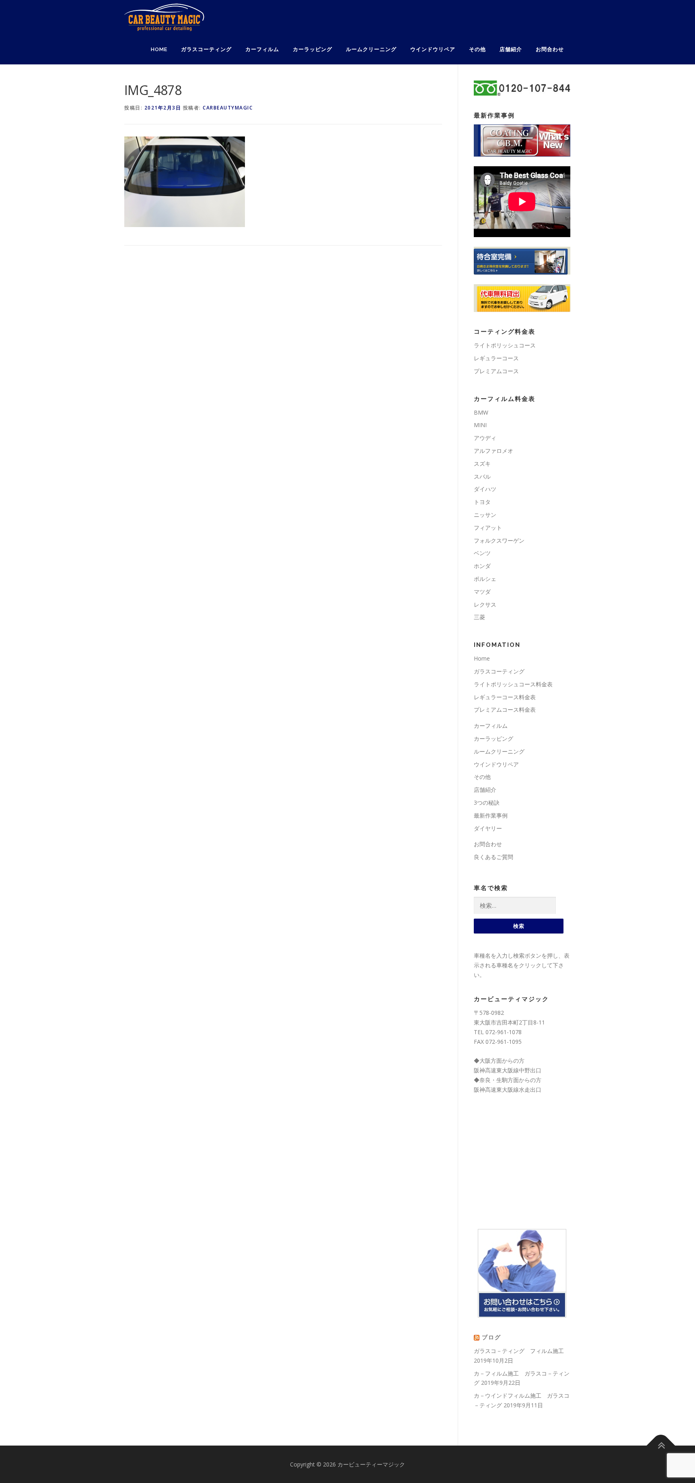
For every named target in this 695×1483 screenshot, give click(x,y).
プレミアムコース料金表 (505, 709)
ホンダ (482, 566)
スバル (482, 476)
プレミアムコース (496, 371)
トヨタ (482, 502)
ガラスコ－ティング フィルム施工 (519, 1351)
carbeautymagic (228, 107)
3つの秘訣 (487, 802)
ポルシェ (485, 578)
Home (159, 49)
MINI (480, 425)
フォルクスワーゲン (499, 540)
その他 (477, 49)
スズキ (482, 463)
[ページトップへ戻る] (661, 1445)
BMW (481, 412)
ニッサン (485, 514)
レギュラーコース (496, 358)
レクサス (485, 604)
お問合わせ (550, 49)
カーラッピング (312, 49)
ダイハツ (485, 489)
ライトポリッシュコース (505, 345)
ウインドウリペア (432, 49)
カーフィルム (262, 49)
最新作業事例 (491, 815)
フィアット (488, 527)
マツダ (482, 591)
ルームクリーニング (371, 49)
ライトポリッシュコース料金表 (513, 684)
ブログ (491, 1337)
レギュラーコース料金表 (505, 697)
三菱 (479, 617)
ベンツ (482, 553)
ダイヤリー (488, 828)
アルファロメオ (493, 450)
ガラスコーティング (206, 49)
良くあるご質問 (493, 857)
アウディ (485, 438)
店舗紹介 (511, 49)
